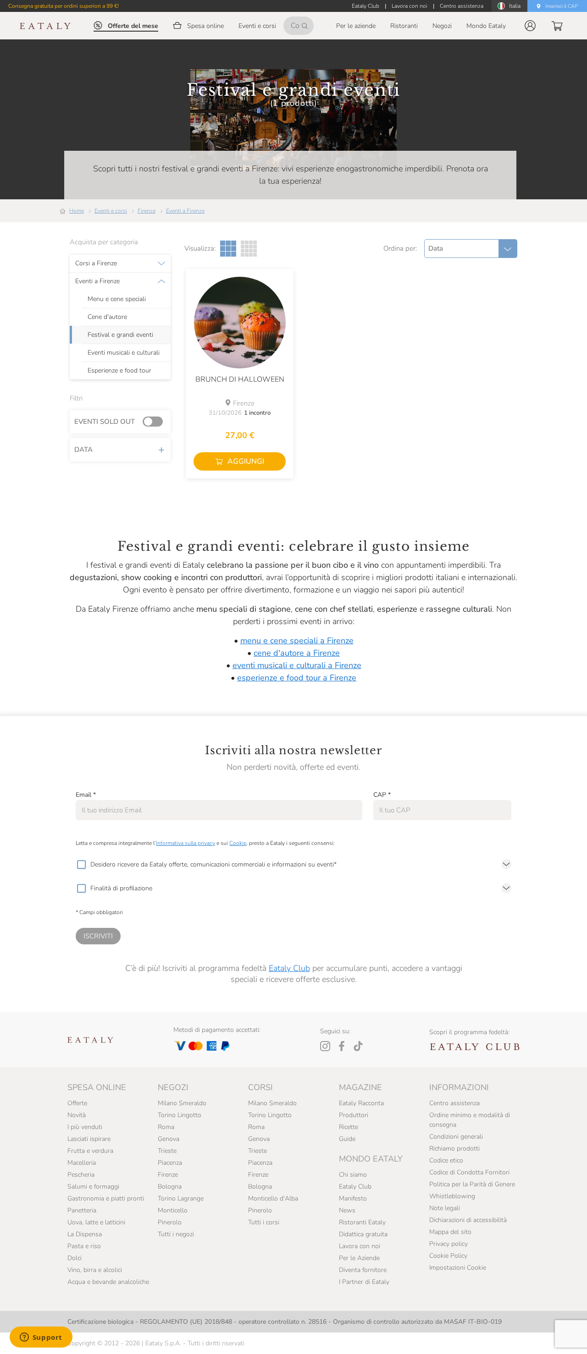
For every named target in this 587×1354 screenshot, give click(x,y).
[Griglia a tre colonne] (228, 249)
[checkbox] (81, 864)
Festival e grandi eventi (120, 335)
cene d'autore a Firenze (297, 652)
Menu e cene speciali (117, 299)
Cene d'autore (107, 317)
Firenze (146, 210)
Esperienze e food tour (119, 370)
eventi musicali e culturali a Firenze (297, 665)
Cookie (237, 843)
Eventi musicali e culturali (124, 353)
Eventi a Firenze (185, 210)
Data (83, 449)
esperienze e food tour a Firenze (296, 677)
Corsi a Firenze (96, 263)
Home (76, 210)
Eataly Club (289, 968)
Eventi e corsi (110, 210)
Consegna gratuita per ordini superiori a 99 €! (63, 6)
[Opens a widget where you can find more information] (40, 1338)
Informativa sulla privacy (185, 843)
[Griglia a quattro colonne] (249, 249)
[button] (530, 25)
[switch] (155, 422)
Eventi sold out (104, 421)
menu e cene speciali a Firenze (297, 640)
